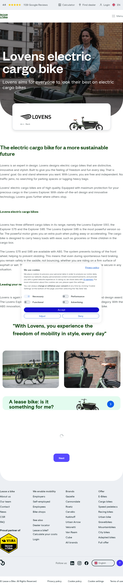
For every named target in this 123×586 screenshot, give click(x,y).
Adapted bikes (106, 537)
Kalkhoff (70, 516)
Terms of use (116, 581)
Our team (5, 501)
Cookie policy (75, 581)
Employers (39, 496)
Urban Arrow (73, 521)
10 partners (88, 279)
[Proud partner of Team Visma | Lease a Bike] (8, 542)
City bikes (104, 532)
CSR (2, 516)
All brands (72, 542)
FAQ (2, 521)
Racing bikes (105, 511)
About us (5, 496)
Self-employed (41, 501)
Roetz (69, 506)
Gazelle (70, 496)
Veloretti (71, 527)
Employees (39, 506)
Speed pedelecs (108, 506)
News (3, 511)
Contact (5, 506)
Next (61, 458)
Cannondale (73, 501)
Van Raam (71, 532)
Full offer (103, 542)
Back (28, 124)
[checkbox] (27, 296)
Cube (69, 537)
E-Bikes (102, 496)
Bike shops (39, 511)
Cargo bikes (105, 501)
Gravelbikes (105, 521)
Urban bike (104, 516)
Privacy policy (54, 581)
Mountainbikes (107, 527)
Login (36, 539)
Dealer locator (41, 525)
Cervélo (70, 511)
